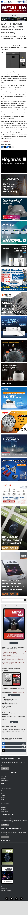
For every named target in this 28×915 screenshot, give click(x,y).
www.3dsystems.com (5, 141)
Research (10, 731)
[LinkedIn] (2, 147)
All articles (3, 809)
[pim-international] (7, 857)
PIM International (5, 845)
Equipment (4, 731)
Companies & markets (7, 729)
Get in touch (4, 824)
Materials (23, 729)
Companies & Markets (6, 788)
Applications (17, 729)
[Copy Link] (10, 147)
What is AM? (4, 807)
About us (3, 886)
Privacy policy (4, 888)
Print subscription (5, 780)
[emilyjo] (7, 147)
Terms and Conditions (6, 890)
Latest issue (3, 776)
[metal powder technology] (7, 875)
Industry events (4, 811)
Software (20, 731)
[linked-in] (21, 898)
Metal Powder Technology (7, 847)
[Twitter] (4, 147)
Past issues (3, 778)
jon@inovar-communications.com (18, 692)
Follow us (4, 837)
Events (15, 731)
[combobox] (14, 600)
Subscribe (4, 768)
